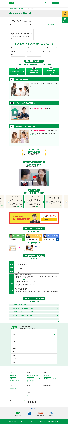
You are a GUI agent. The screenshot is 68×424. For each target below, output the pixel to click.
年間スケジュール (46, 392)
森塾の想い (29, 374)
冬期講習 (28, 397)
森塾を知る (39, 5)
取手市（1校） (29, 51)
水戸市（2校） (13, 54)
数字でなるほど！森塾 (30, 380)
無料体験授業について (47, 377)
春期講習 (28, 393)
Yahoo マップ (19, 206)
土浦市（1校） (13, 51)
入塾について (47, 5)
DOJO (11, 378)
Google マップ (38, 206)
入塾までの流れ (46, 375)
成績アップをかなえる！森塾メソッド (33, 375)
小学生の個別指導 (14, 5)
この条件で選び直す (50, 24)
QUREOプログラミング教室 (14, 380)
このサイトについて (30, 421)
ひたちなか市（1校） (47, 51)
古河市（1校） (29, 47)
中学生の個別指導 (23, 5)
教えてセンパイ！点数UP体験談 (15, 387)
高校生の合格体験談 (13, 388)
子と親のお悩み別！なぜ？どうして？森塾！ (34, 378)
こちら (24, 279)
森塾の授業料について (30, 377)
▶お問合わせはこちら (34, 134)
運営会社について (16, 421)
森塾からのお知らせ (47, 385)
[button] (44, 201)
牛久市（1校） (13, 47)
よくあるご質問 (48, 2)
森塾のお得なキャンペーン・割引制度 (50, 378)
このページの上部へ (59, 417)
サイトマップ (11, 421)
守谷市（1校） (29, 54)
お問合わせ (56, 2)
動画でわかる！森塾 (30, 381)
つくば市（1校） (46, 47)
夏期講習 (28, 395)
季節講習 (28, 392)
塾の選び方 (46, 374)
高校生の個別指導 (32, 5)
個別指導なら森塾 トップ (14, 369)
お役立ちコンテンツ (13, 392)
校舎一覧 (55, 5)
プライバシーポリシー (23, 421)
